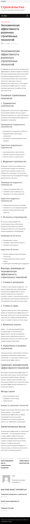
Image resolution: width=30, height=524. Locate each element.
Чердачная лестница (7, 508)
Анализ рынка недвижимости (10, 501)
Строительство (12, 7)
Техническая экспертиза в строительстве (14, 494)
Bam (10, 521)
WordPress (5, 521)
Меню (5, 16)
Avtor (8, 43)
